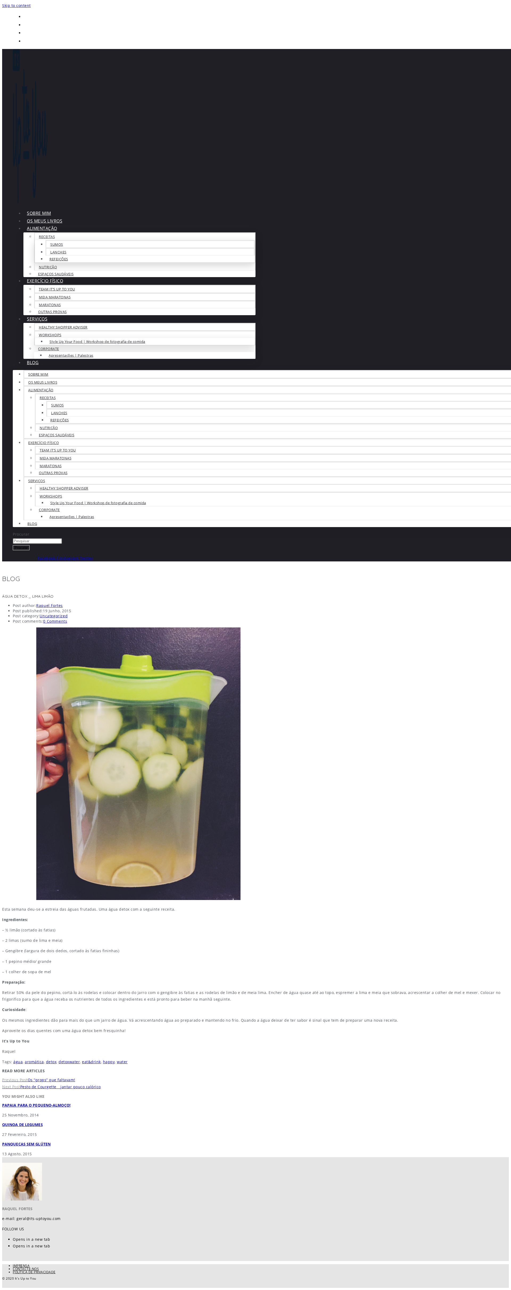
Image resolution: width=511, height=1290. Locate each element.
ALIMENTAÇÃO (42, 228)
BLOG (33, 362)
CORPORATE (48, 348)
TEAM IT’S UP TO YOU (57, 289)
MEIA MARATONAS (55, 297)
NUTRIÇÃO (48, 267)
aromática (34, 1061)
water (122, 1061)
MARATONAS (50, 304)
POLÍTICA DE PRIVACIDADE (34, 1272)
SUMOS (56, 244)
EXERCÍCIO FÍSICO (45, 281)
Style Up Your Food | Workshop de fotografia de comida (97, 341)
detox (51, 1061)
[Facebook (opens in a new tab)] (27, 16)
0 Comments (55, 621)
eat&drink (91, 1061)
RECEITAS (47, 236)
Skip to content (16, 5)
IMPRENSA (21, 1265)
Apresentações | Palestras (71, 355)
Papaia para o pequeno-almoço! (36, 1105)
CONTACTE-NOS (26, 1269)
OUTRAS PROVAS (52, 311)
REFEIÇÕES (59, 259)
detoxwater (69, 1061)
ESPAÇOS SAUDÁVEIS (57, 435)
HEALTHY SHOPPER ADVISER (63, 327)
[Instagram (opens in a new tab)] (27, 33)
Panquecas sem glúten (26, 1144)
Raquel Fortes (49, 605)
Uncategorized (54, 615)
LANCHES (58, 252)
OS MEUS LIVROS (42, 382)
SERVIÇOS (37, 319)
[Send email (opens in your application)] (27, 41)
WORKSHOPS (50, 334)
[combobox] (37, 541)
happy (109, 1061)
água (18, 1061)
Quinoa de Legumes (22, 1124)
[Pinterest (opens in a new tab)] (27, 25)
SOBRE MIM (38, 374)
